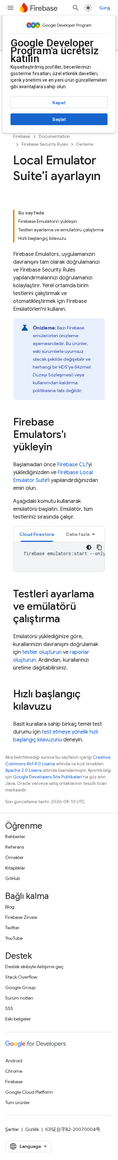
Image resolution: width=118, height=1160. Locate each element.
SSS (9, 1008)
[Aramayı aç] (76, 8)
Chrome (13, 1071)
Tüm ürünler (17, 1102)
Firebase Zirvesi (21, 917)
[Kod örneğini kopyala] (99, 547)
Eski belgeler (18, 1019)
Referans (14, 847)
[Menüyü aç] (10, 8)
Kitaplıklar (15, 868)
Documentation (54, 136)
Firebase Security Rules (45, 144)
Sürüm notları (19, 998)
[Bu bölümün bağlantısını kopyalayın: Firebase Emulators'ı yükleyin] (58, 448)
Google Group (20, 987)
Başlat (59, 119)
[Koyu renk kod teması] (89, 547)
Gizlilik (32, 1129)
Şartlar (12, 1129)
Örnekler (14, 857)
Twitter (12, 928)
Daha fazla (77, 534)
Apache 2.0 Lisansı (23, 770)
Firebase (21, 136)
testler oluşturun (42, 652)
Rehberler (15, 836)
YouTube (14, 938)
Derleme (84, 144)
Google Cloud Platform (29, 1092)
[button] (36, 534)
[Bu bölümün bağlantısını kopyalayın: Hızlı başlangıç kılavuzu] (58, 707)
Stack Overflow (21, 977)
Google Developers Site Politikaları (47, 777)
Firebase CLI (72, 464)
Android (13, 1061)
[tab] (36, 534)
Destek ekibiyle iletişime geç (34, 966)
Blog (9, 907)
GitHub (12, 878)
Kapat (59, 103)
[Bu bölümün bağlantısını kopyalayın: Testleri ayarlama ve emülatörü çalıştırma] (66, 619)
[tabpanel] (59, 557)
